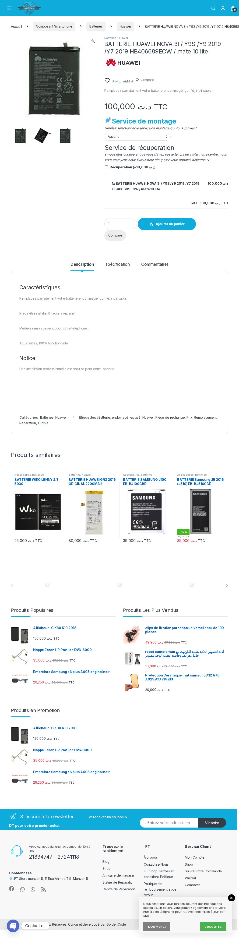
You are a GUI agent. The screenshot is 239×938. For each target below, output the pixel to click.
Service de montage (144, 121)
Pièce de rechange (170, 417)
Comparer (192, 885)
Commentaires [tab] (155, 264)
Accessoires (22, 474)
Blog (105, 862)
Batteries (96, 26)
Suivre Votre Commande (203, 871)
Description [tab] (82, 264)
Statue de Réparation (118, 882)
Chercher (213, 8)
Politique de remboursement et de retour (160, 889)
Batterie (104, 417)
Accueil (16, 26)
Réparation (27, 423)
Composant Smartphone (54, 26)
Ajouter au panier (170, 224)
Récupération (132, 167)
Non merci (157, 926)
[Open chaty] (13, 926)
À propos (151, 857)
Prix (189, 417)
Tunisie (43, 423)
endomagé (120, 417)
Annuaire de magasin (118, 875)
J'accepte (212, 926)
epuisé (135, 417)
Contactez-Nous (156, 864)
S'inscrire (212, 823)
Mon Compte (194, 857)
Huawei (125, 26)
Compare (147, 79)
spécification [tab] (117, 264)
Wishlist (190, 878)
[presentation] (227, 585)
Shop (106, 869)
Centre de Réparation (118, 889)
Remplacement (205, 417)
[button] (93, 41)
